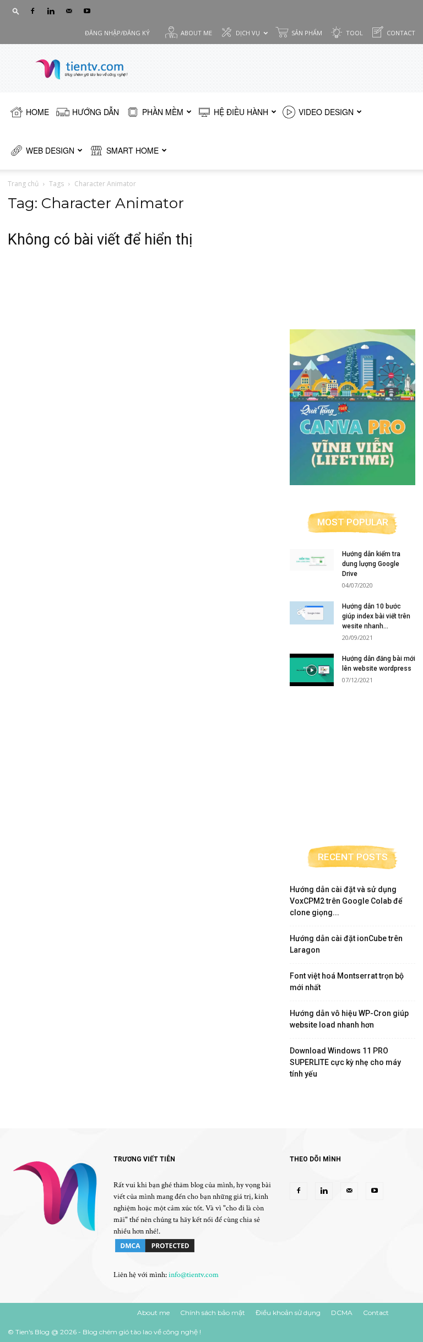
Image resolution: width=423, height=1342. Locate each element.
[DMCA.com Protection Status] (154, 1252)
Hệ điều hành (241, 111)
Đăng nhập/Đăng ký (117, 33)
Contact (401, 33)
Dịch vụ (248, 33)
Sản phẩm (306, 33)
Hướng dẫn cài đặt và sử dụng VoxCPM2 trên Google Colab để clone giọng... (346, 901)
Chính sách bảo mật (212, 1312)
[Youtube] (87, 11)
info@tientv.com (194, 1275)
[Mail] (69, 11)
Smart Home (132, 150)
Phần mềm (162, 111)
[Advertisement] (352, 250)
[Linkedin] (50, 11)
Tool (354, 33)
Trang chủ (23, 183)
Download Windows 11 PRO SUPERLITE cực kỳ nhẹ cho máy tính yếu (345, 1062)
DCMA (341, 1312)
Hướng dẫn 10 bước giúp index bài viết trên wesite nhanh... (376, 616)
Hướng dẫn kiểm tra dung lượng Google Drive (371, 564)
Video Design (326, 111)
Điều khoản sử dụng (288, 1312)
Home (37, 111)
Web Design (50, 150)
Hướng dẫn (95, 111)
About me (196, 33)
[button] (16, 11)
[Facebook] (32, 11)
